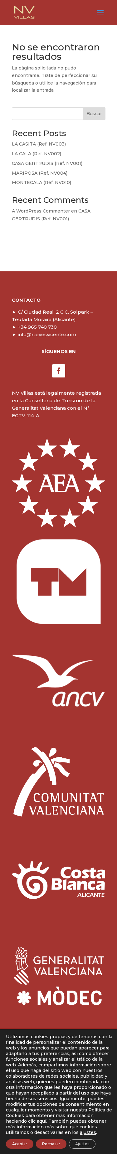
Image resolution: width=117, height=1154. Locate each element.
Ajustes (82, 1143)
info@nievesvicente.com (44, 334)
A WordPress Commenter (41, 211)
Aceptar (19, 1143)
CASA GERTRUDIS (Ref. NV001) (47, 163)
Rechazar (51, 1143)
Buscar (94, 113)
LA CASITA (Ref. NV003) (39, 144)
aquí (41, 1121)
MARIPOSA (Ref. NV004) (39, 173)
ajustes (88, 1132)
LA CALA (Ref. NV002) (36, 153)
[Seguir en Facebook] (58, 370)
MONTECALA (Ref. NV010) (41, 182)
